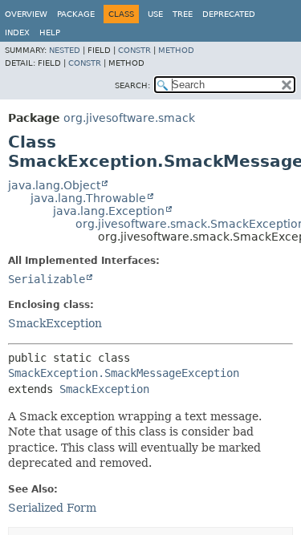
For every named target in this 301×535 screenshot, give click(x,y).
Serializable (46, 279)
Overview (26, 14)
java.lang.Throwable (88, 198)
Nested (64, 50)
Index (17, 32)
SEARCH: (132, 85)
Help (49, 32)
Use (155, 14)
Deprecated (228, 14)
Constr (134, 50)
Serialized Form (52, 507)
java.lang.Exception (109, 211)
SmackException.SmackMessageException (123, 373)
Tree (183, 14)
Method (176, 50)
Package (76, 14)
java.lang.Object (54, 185)
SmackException (55, 323)
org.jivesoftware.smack (129, 117)
